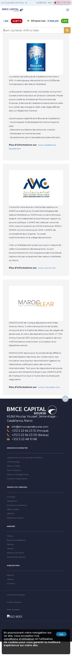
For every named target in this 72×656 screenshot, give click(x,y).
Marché (10, 575)
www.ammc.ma (46, 268)
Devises (10, 548)
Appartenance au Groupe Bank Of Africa (24, 457)
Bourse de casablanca (16, 540)
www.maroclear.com (49, 387)
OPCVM (10, 513)
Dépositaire (12, 501)
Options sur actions (15, 518)
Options (10, 544)
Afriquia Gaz (32, 21)
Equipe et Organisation (17, 479)
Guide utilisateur (14, 602)
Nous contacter (13, 609)
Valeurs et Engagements (18, 474)
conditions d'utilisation (19, 639)
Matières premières (15, 553)
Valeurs (10, 579)
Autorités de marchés (16, 557)
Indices (10, 536)
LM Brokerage (13, 462)
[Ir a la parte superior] (65, 398)
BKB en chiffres (13, 466)
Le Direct (11, 583)
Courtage (11, 497)
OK (61, 634)
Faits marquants (14, 470)
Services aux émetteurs (17, 505)
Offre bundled (13, 509)
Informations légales (16, 595)
